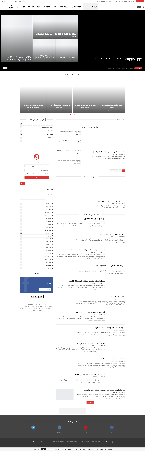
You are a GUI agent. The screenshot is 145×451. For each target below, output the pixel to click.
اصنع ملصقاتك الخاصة (117, 296)
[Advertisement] (36, 147)
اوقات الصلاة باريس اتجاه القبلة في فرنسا (59, 106)
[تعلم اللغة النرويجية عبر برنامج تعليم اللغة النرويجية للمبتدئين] (85, 142)
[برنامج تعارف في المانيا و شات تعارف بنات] (108, 189)
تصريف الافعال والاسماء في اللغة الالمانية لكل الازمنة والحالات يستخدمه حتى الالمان (115, 1)
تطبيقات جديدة (21, 6)
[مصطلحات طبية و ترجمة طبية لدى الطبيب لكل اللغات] (116, 285)
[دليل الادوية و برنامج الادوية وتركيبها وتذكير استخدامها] (65, 270)
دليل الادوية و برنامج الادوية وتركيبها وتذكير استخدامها (106, 265)
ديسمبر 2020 (48, 256)
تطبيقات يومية (50, 134)
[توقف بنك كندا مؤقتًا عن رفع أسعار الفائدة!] (55, 27)
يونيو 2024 (48, 221)
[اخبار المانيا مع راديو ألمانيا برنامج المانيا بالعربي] (112, 95)
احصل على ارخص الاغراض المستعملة (112, 234)
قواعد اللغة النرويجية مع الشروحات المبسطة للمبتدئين (70, 132)
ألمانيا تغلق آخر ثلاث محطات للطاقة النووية (123, 68)
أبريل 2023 (48, 233)
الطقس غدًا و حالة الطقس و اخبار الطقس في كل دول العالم (85, 106)
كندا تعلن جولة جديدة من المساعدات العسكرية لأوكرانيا (17, 58)
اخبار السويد (50, 138)
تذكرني (45, 173)
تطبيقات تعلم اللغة (49, 6)
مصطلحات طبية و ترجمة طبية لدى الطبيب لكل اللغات (87, 281)
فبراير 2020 (48, 265)
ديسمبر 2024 (48, 212)
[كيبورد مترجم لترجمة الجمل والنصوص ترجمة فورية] (116, 254)
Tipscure (139, 6)
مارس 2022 (48, 239)
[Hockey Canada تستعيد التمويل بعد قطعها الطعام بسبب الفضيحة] (111, 38)
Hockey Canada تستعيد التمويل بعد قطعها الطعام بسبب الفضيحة (116, 56)
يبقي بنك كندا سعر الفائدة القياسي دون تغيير (44, 58)
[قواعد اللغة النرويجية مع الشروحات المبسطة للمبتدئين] (85, 133)
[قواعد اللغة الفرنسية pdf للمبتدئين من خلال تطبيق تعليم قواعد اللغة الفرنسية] (85, 152)
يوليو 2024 (48, 218)
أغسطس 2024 (47, 215)
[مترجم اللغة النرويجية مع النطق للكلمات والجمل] (108, 140)
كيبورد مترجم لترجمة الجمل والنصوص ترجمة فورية (88, 249)
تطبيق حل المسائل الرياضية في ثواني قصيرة (90, 343)
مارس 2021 (48, 248)
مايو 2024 (48, 224)
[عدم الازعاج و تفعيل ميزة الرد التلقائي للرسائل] (116, 379)
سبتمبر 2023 (48, 230)
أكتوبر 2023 (48, 227)
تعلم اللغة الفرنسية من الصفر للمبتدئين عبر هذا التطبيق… (69, 161)
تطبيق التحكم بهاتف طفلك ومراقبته (112, 358)
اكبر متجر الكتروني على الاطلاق (94, 218)
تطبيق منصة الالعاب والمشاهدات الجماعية (110, 327)
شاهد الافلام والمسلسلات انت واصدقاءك (90, 312)
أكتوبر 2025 (48, 207)
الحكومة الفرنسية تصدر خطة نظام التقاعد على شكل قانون (67, 57)
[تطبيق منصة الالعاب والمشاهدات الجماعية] (65, 332)
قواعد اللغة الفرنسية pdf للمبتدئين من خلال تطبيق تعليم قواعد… (69, 151)
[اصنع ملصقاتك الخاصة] (65, 301)
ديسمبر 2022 (48, 236)
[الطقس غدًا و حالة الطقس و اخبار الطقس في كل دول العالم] (85, 95)
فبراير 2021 (48, 250)
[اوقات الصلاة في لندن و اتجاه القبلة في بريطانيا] (33, 95)
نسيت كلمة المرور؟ (29, 174)
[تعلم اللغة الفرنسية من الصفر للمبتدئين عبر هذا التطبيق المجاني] (85, 162)
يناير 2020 (49, 268)
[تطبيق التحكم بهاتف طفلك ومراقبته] (65, 363)
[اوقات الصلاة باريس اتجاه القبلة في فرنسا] (59, 95)
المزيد (11, 7)
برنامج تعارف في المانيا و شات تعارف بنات (111, 201)
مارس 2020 (48, 262)
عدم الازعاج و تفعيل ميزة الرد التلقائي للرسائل (89, 374)
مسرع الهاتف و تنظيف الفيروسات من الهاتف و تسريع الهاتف (104, 390)
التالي (113, 171)
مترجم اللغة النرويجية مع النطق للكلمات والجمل (108, 151)
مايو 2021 (48, 242)
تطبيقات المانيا (77, 6)
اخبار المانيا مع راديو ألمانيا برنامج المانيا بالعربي (112, 106)
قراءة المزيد (37, 449)
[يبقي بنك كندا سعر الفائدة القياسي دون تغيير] (44, 50)
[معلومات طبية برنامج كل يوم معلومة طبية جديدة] (116, 410)
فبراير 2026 (48, 204)
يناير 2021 (49, 253)
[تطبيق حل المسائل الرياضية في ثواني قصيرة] (116, 347)
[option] (72, 38)
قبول (43, 449)
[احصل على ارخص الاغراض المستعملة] (65, 238)
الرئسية (94, 6)
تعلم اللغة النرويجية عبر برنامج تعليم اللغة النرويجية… (68, 141)
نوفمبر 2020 (48, 259)
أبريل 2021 (48, 245)
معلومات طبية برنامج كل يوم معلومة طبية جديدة (88, 405)
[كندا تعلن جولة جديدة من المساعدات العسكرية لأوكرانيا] (17, 38)
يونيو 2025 (48, 210)
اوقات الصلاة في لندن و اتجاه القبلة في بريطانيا (33, 106)
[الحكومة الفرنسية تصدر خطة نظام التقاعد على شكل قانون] (66, 50)
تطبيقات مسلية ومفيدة (47, 127)
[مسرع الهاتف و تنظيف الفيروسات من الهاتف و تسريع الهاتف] (65, 394)
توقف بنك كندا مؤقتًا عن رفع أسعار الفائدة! (55, 36)
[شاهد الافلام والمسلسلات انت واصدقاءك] (116, 316)
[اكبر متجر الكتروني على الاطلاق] (116, 223)
